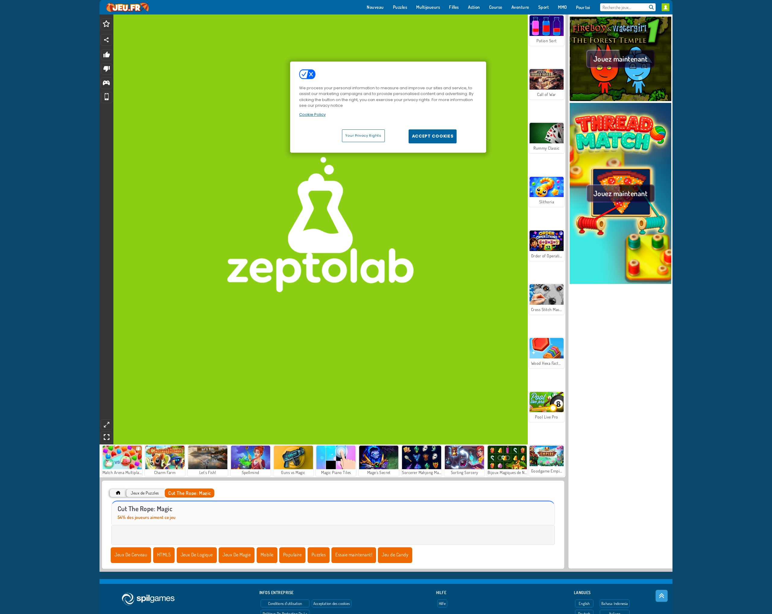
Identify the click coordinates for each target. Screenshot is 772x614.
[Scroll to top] (662, 596)
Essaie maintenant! (353, 555)
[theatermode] (106, 424)
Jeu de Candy (395, 555)
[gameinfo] (106, 83)
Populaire (292, 555)
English (584, 603)
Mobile (267, 555)
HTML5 (164, 555)
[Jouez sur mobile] (106, 97)
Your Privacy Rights (363, 135)
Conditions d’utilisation (285, 603)
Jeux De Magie (237, 555)
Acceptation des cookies (331, 603)
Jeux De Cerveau (131, 555)
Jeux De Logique (197, 555)
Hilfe (442, 603)
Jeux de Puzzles (145, 492)
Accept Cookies (433, 136)
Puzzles (319, 555)
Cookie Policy (312, 114)
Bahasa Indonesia (614, 603)
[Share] (106, 40)
